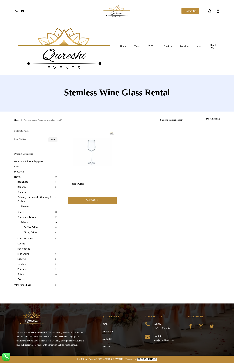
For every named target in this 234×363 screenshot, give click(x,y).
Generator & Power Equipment (29, 161)
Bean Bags (23, 182)
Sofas (21, 274)
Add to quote (92, 200)
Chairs (21, 212)
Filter (53, 139)
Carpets (22, 192)
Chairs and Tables (27, 217)
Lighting (22, 259)
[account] (210, 11)
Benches (22, 187)
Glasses (25, 206)
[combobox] (213, 119)
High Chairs (23, 254)
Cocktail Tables (25, 238)
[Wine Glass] (92, 153)
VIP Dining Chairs (22, 285)
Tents (21, 279)
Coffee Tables (31, 227)
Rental (17, 177)
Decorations (24, 248)
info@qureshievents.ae (164, 340)
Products (19, 171)
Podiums (22, 269)
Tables (24, 222)
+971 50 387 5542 (162, 328)
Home (16, 120)
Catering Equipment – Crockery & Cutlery (34, 199)
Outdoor (22, 264)
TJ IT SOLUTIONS (147, 359)
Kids (16, 166)
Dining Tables (31, 232)
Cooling (21, 243)
